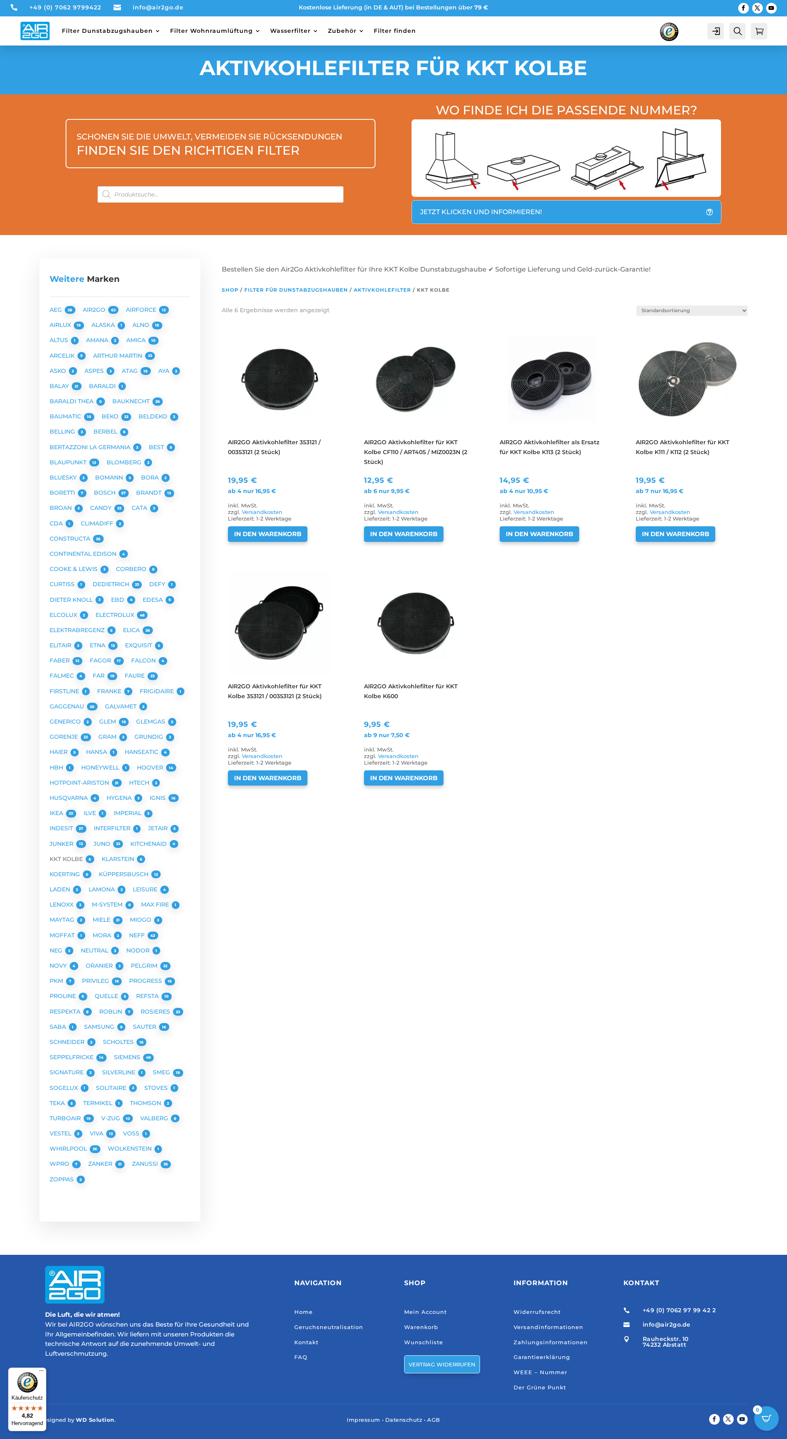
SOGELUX (65, 1088)
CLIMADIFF (98, 523)
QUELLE (107, 996)
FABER (60, 660)
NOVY (59, 965)
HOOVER (151, 767)
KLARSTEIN (119, 859)
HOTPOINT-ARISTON (80, 782)
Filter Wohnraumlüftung (211, 30)
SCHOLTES (119, 1042)
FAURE (135, 675)
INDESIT (62, 828)
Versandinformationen (548, 1327)
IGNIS (158, 798)
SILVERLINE (119, 1072)
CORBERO (132, 569)
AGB (433, 1419)
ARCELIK (63, 355)
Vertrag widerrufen (442, 1364)
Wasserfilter (290, 30)
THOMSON (146, 1103)
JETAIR (158, 828)
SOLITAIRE (112, 1088)
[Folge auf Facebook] (743, 8)
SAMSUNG (100, 1026)
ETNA (98, 645)
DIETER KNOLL (72, 599)
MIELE (102, 919)
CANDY (101, 508)
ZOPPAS (62, 1179)
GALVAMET (121, 706)
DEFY (158, 584)
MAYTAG (63, 919)
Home (303, 1312)
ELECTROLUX (116, 615)
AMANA (98, 340)
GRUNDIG (149, 736)
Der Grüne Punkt (540, 1387)
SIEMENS (128, 1057)
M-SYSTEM (108, 904)
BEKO (111, 416)
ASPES (94, 371)
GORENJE (65, 736)
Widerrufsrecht (537, 1312)
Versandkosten (262, 512)
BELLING (63, 431)
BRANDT (149, 492)
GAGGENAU (68, 706)
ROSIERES (156, 1011)
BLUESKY (64, 477)
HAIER (59, 752)
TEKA (58, 1103)
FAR (99, 675)
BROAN (61, 508)
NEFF (137, 935)
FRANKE (110, 691)
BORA (150, 477)
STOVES (156, 1088)
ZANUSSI (145, 1163)
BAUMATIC (66, 416)
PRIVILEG (96, 980)
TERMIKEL (98, 1103)
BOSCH (105, 492)
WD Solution (95, 1419)
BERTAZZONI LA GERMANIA (91, 447)
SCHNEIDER (68, 1042)
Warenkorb (421, 1327)
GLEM (108, 721)
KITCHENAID (149, 843)
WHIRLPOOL (69, 1148)
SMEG (162, 1072)
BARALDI (103, 386)
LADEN (61, 889)
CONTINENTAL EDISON (84, 553)
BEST (157, 447)
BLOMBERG (125, 462)
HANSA (97, 752)
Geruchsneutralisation (328, 1327)
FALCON (144, 660)
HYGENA (120, 798)
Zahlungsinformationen (551, 1342)
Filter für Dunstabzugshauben (296, 290)
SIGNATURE (67, 1072)
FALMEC (62, 675)
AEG (57, 309)
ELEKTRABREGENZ (78, 630)
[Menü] (41, 1372)
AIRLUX (61, 325)
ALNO (141, 325)
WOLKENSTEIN (130, 1148)
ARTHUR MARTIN (118, 355)
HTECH (140, 782)
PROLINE (63, 996)
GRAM (108, 736)
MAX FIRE (156, 904)
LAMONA (102, 889)
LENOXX (62, 904)
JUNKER (62, 843)
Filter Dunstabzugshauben (107, 30)
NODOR (138, 950)
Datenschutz (404, 1419)
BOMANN (110, 477)
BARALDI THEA (72, 401)
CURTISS (63, 584)
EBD (118, 599)
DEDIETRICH (112, 584)
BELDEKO (154, 416)
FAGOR (101, 660)
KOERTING (66, 874)
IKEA (57, 813)
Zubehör (342, 30)
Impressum (363, 1419)
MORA (103, 935)
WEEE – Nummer (540, 1372)
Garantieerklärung (542, 1357)
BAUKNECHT (131, 401)
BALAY (60, 386)
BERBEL (106, 431)
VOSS (132, 1133)
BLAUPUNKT (69, 462)
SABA (59, 1026)
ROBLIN (111, 1011)
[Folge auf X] (757, 8)
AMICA (136, 340)
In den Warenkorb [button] (267, 534)
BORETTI (63, 492)
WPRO (60, 1163)
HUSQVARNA (69, 798)
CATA (140, 508)
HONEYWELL (101, 767)
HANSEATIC (142, 752)
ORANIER (100, 965)
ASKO (59, 371)
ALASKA (103, 325)
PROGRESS (146, 980)
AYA (164, 371)
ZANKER (101, 1163)
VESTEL (61, 1133)
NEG (57, 950)
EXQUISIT (139, 645)
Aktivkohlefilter (382, 290)
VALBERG (155, 1118)
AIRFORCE (142, 309)
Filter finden (395, 30)
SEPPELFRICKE (72, 1057)
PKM (57, 980)
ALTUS (60, 340)
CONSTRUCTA (71, 538)
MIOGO (141, 919)
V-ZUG (111, 1118)
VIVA (97, 1133)
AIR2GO (95, 309)
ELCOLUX (64, 615)
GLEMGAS (151, 721)
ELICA (132, 630)
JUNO (102, 843)
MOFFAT (63, 935)
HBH (57, 767)
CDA (57, 523)
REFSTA (148, 996)
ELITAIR (61, 645)
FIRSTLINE (65, 691)
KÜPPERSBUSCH (124, 874)
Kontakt (306, 1342)
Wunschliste (423, 1342)
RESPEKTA (66, 1011)
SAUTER (145, 1026)
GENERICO (66, 721)
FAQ (300, 1357)
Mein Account (425, 1312)
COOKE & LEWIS (74, 569)
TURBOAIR (66, 1118)
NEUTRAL (95, 950)
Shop (230, 290)
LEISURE (146, 889)
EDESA (153, 599)
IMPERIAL (128, 813)
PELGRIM (145, 965)
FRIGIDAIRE (157, 691)
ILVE (91, 813)
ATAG (130, 371)
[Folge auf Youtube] (771, 8)
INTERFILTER (113, 828)
